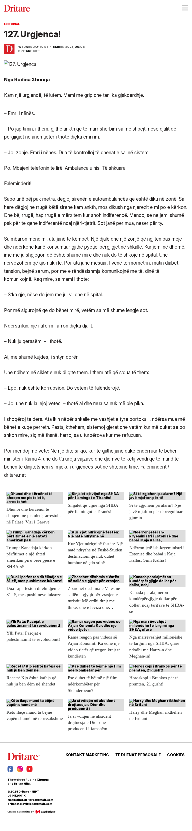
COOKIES (175, 755)
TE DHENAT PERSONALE (138, 755)
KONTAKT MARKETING (87, 755)
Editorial (12, 23)
